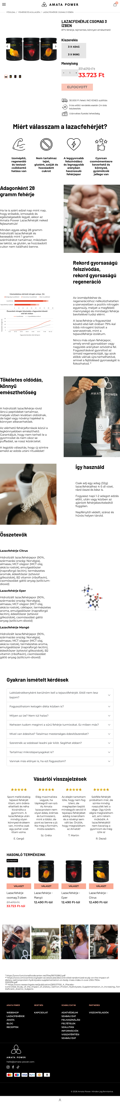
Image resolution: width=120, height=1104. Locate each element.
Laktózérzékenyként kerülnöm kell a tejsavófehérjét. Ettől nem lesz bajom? (54, 695)
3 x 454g (74, 46)
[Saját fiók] (60, 1100)
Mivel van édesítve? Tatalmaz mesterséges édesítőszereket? (49, 734)
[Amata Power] (60, 4)
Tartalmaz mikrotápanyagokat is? (32, 752)
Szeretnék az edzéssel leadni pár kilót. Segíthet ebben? (46, 743)
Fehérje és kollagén (29, 12)
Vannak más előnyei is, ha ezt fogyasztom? (38, 761)
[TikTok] (18, 1066)
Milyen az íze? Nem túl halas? (29, 715)
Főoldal (11, 12)
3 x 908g (74, 54)
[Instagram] (8, 1066)
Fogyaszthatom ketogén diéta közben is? (37, 706)
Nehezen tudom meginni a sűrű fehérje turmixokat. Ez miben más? (54, 724)
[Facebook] (13, 1066)
